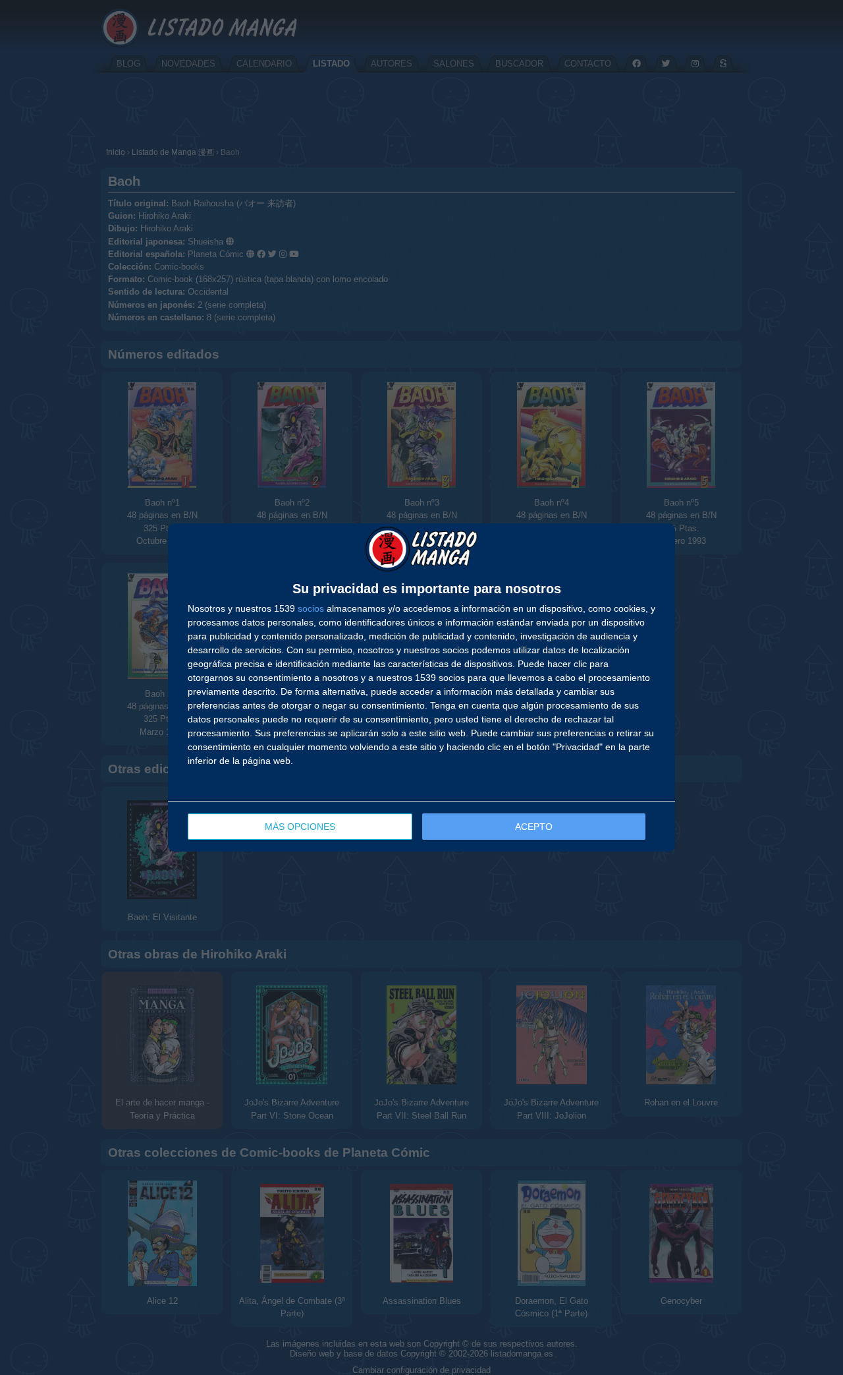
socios (311, 608)
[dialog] (421, 687)
